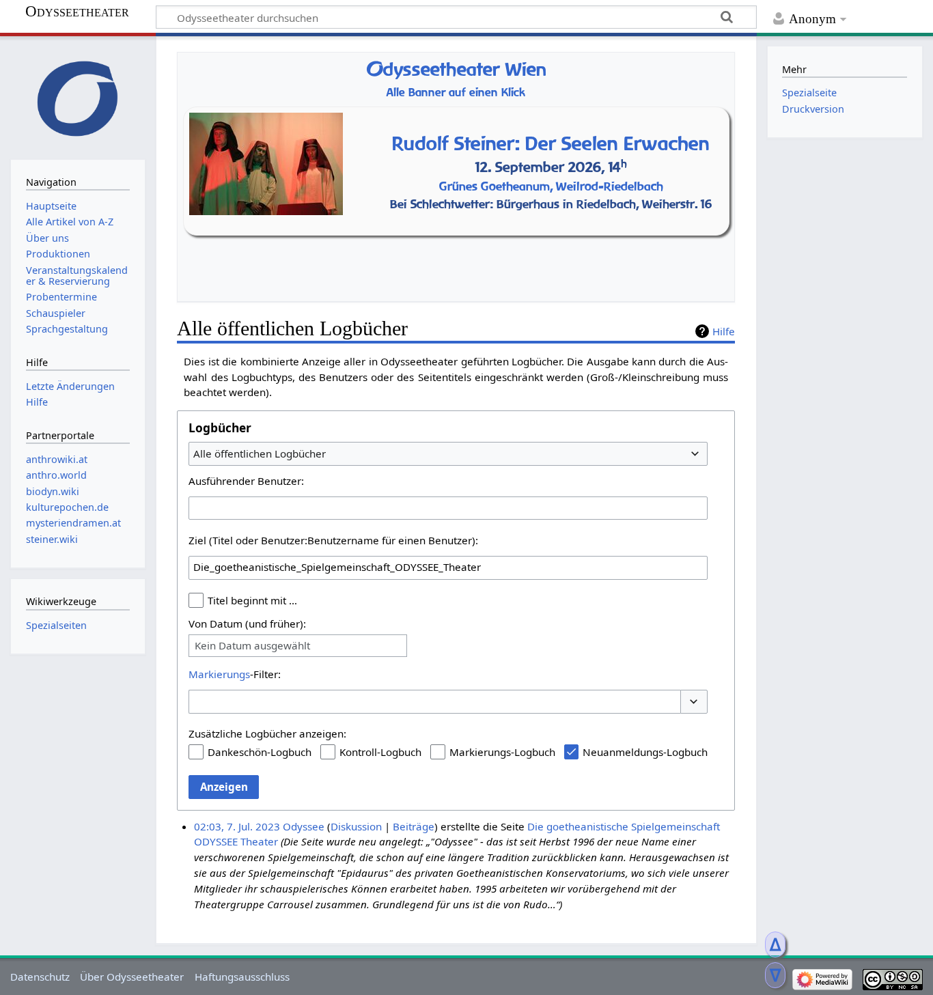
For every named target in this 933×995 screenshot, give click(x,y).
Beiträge (413, 826)
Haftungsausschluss (242, 976)
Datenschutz (40, 976)
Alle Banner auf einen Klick (456, 92)
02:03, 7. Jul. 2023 (237, 826)
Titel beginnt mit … (252, 600)
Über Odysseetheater (132, 976)
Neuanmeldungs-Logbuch (645, 752)
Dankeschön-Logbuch (259, 752)
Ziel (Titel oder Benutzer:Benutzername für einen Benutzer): (333, 540)
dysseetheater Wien (456, 69)
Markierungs (219, 674)
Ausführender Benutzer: (246, 481)
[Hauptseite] (77, 96)
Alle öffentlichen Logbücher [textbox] (259, 453)
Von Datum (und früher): (247, 623)
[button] (694, 702)
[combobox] (448, 453)
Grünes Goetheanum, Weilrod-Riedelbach (551, 186)
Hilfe (723, 331)
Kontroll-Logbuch (380, 752)
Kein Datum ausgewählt (252, 645)
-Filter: (235, 674)
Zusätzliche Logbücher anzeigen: (267, 733)
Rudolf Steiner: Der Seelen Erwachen (551, 143)
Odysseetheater (77, 11)
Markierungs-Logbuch (502, 752)
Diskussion (356, 826)
